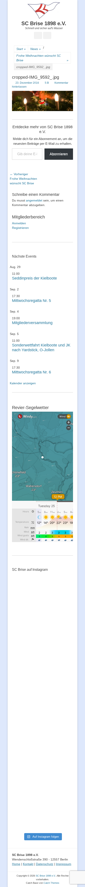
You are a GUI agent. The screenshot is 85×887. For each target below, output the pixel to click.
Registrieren (20, 228)
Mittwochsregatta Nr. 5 (31, 300)
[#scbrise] (42, 736)
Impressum (63, 864)
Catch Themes (51, 883)
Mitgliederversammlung (32, 323)
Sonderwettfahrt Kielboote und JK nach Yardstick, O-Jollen (41, 347)
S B (47, 82)
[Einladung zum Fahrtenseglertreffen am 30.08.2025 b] (22, 781)
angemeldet (34, 200)
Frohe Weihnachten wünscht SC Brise (42, 58)
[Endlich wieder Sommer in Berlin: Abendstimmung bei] (22, 603)
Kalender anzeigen (23, 383)
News (35, 49)
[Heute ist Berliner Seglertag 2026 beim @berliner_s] (63, 654)
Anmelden (19, 223)
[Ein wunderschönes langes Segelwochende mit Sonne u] (22, 663)
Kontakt (28, 864)
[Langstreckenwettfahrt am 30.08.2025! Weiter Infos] (63, 711)
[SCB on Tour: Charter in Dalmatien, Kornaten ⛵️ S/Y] (63, 601)
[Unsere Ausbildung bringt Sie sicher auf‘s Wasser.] (42, 705)
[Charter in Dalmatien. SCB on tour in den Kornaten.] (22, 702)
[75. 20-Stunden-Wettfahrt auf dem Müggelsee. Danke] (42, 610)
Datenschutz (44, 864)
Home (16, 864)
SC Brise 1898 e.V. (43, 23)
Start (21, 49)
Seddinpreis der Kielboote (34, 278)
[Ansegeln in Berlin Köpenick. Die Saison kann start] (42, 656)
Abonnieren (59, 154)
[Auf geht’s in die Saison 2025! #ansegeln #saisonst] (63, 747)
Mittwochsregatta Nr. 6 (31, 372)
